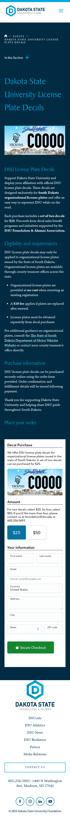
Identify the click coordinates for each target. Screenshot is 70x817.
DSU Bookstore (35, 739)
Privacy (35, 747)
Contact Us (35, 767)
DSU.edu (35, 718)
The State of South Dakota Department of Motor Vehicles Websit (31, 340)
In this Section (13, 57)
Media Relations (35, 754)
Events (18, 36)
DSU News (35, 732)
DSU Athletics (35, 725)
